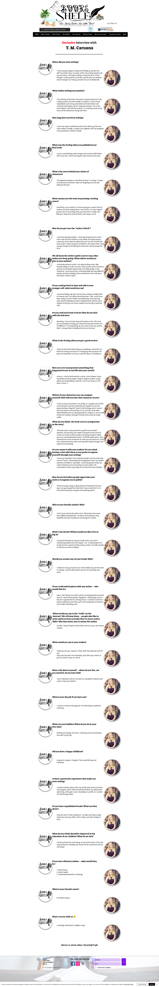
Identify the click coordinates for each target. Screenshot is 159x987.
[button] (56, 34)
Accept (152, 984)
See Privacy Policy (128, 984)
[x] (83, 964)
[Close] (157, 984)
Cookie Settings (142, 984)
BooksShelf (49, 967)
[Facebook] (73, 964)
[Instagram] (78, 964)
